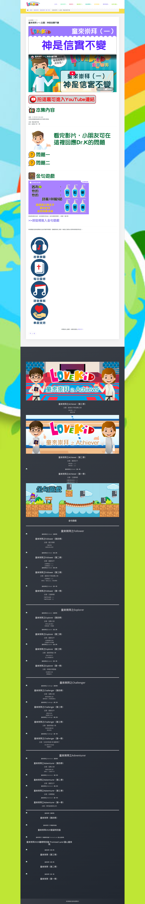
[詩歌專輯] (72, 292)
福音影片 (79, 4)
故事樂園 (96, 4)
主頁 (55, 4)
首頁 (31, 10)
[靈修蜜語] (72, 270)
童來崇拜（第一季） (45, 10)
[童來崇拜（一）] (72, 99)
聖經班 (71, 4)
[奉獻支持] (72, 314)
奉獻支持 (80, 329)
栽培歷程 (87, 4)
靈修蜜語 (105, 4)
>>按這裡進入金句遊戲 (43, 220)
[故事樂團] (72, 248)
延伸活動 (114, 4)
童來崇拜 (63, 4)
